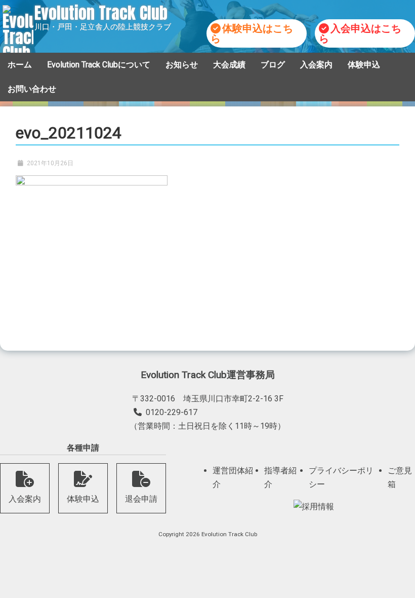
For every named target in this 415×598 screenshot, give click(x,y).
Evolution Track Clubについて (98, 64)
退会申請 (141, 499)
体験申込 (364, 64)
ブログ (273, 64)
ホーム (20, 64)
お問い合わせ (32, 89)
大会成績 (229, 64)
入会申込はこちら (360, 33)
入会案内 (316, 64)
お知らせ (181, 64)
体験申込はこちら (252, 33)
